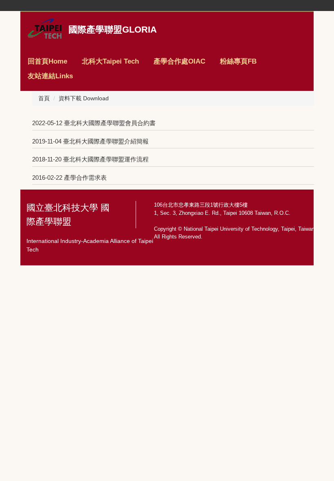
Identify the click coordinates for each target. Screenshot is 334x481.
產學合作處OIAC (179, 61)
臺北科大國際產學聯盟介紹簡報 (106, 141)
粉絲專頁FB (238, 61)
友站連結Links (50, 76)
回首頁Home (47, 61)
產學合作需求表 (85, 177)
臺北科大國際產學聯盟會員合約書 (110, 122)
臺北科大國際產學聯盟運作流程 (106, 159)
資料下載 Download (84, 98)
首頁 (44, 98)
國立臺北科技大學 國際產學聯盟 (68, 215)
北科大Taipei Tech (110, 61)
